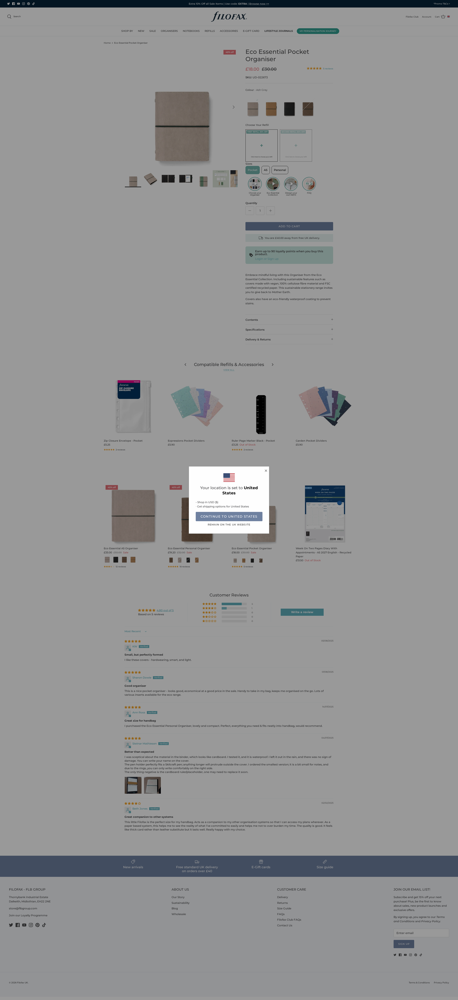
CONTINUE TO (229, 517)
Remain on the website (229, 524)
